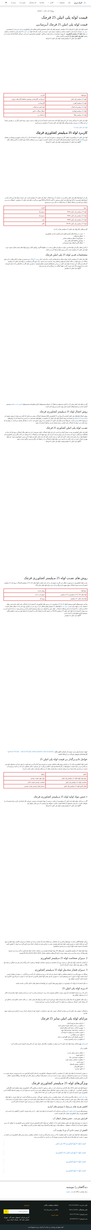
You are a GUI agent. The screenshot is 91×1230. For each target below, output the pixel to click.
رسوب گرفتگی (34, 259)
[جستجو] (6, 1211)
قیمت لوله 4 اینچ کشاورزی (76, 1162)
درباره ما (13, 2)
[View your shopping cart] (6, 2)
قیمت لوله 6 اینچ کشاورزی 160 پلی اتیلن (71, 1144)
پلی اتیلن (26, 31)
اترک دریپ (78, 3)
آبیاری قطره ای (71, 1111)
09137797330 (14, 752)
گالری (51, 2)
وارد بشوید (69, 1192)
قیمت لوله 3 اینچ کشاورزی (76, 1171)
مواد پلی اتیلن (83, 1097)
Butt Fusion (79, 418)
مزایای (84, 1044)
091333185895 (74, 1205)
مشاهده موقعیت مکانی (51, 1205)
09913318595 (37, 752)
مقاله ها (42, 2)
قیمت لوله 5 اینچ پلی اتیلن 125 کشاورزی (71, 1153)
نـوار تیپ (84, 31)
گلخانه (82, 140)
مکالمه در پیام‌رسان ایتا (51, 1210)
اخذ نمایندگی (32, 2)
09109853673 (74, 1219)
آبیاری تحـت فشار (16, 404)
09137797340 (26, 752)
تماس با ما (23, 2)
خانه (69, 2)
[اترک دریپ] (85, 2)
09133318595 (48, 752)
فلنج (54, 585)
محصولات (62, 2)
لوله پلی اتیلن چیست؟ (80, 127)
